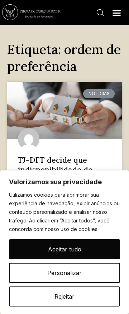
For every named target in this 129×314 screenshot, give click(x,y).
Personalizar (64, 272)
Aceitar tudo (64, 249)
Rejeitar (64, 296)
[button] (116, 12)
